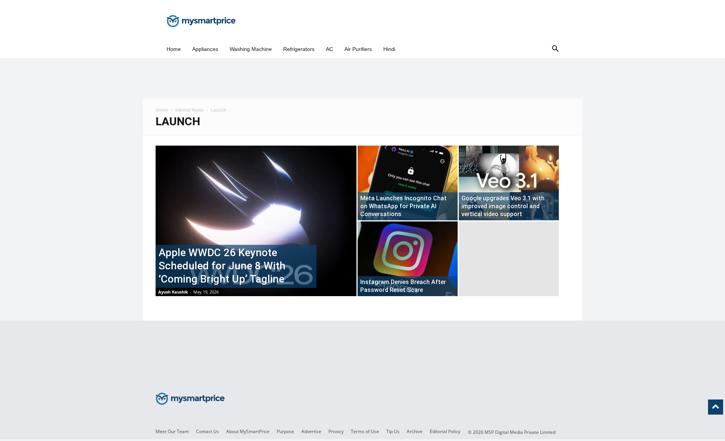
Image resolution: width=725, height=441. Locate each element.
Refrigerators (299, 49)
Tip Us (393, 431)
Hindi (389, 49)
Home (174, 49)
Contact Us (207, 431)
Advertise (311, 431)
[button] (555, 49)
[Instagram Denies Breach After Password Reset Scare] (408, 258)
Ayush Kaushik (173, 292)
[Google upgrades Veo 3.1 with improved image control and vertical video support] (509, 183)
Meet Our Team (172, 431)
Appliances (205, 49)
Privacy (336, 431)
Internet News (189, 110)
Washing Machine (251, 49)
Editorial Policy (445, 431)
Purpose (285, 431)
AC (329, 49)
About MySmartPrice (248, 431)
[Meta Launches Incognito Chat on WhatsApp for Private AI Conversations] (408, 183)
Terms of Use (365, 431)
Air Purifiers (358, 49)
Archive (415, 431)
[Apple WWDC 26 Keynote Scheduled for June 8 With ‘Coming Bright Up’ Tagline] (256, 233)
